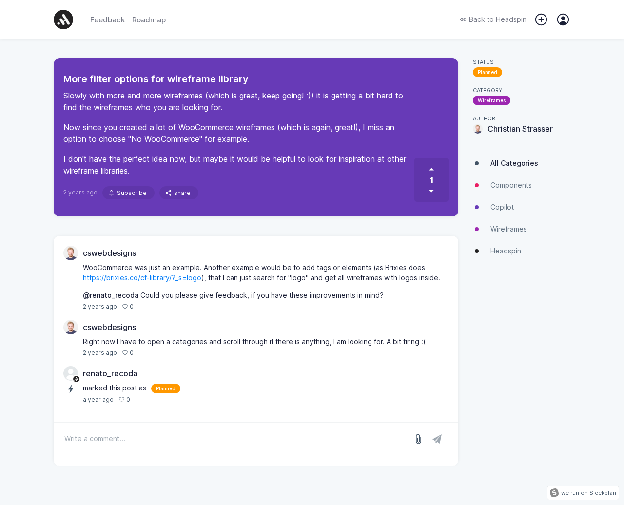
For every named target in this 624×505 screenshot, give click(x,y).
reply (146, 306)
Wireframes (492, 100)
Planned (487, 72)
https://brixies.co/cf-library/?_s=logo (142, 277)
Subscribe (132, 192)
